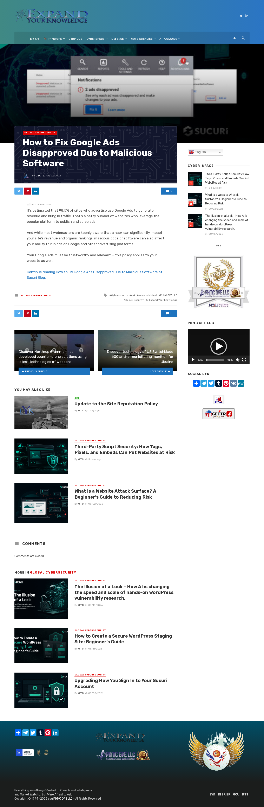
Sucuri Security (134, 300)
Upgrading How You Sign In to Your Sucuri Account (120, 683)
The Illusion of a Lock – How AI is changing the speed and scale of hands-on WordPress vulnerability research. (123, 592)
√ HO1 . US (75, 38)
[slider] (215, 360)
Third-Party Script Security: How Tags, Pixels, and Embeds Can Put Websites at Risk (124, 449)
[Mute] (238, 360)
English (200, 152)
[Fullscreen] (244, 360)
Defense (117, 38)
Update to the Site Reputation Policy (116, 403)
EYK (212, 794)
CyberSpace (95, 38)
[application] (219, 346)
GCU (236, 794)
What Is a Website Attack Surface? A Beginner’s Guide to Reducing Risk (115, 494)
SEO (77, 398)
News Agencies (142, 38)
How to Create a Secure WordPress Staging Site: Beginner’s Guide (123, 638)
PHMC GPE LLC (168, 295)
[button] (218, 346)
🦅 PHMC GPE (53, 38)
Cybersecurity (119, 295)
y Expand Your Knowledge (162, 300)
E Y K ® (35, 38)
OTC (38, 175)
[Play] (193, 360)
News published (148, 295)
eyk (133, 295)
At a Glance (168, 38)
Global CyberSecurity (40, 133)
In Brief (224, 794)
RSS (245, 794)
